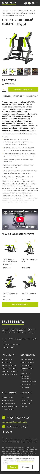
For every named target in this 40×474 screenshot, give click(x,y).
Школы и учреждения (9, 368)
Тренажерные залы (8, 359)
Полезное (24, 406)
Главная (5, 11)
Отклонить (26, 467)
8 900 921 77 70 (17, 426)
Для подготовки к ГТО (28, 384)
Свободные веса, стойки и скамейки (20, 13)
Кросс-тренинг (25, 373)
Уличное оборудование (9, 374)
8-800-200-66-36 (18, 417)
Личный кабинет (26, 403)
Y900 (3, 13)
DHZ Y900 (30, 102)
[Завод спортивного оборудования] (9, 3)
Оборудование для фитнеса (27, 369)
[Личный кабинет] (33, 3)
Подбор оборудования (9, 406)
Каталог (13, 11)
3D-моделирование (8, 409)
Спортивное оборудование (26, 377)
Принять (13, 467)
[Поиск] (25, 3)
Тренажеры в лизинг (8, 403)
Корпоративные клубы (9, 365)
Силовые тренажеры (25, 11)
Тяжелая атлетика (26, 365)
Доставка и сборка (7, 400)
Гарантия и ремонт (8, 397)
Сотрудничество (26, 400)
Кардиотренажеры (27, 359)
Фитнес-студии (6, 362)
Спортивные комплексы (9, 371)
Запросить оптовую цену (23, 89)
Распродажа (25, 387)
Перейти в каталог (19, 304)
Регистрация (25, 397)
